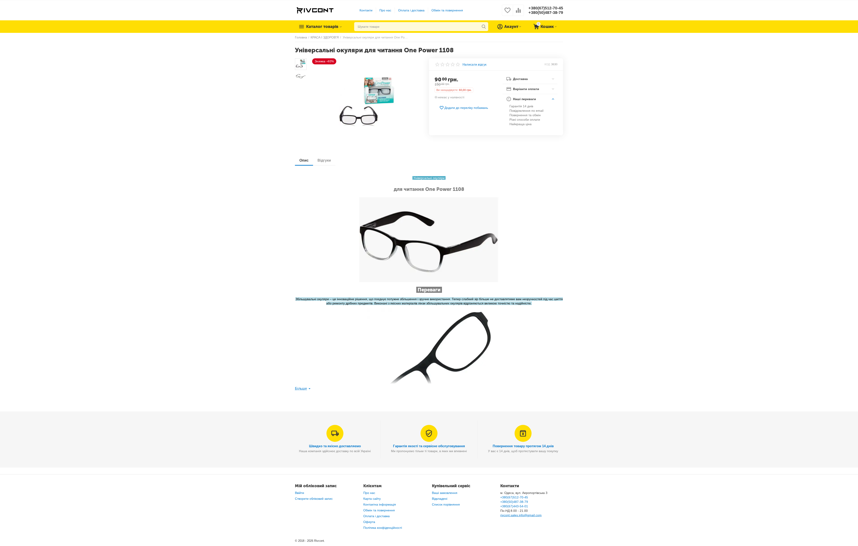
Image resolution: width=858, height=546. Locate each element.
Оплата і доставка (411, 10)
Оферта (369, 522)
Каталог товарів (322, 26)
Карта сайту (372, 498)
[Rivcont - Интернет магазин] (315, 10)
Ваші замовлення (444, 493)
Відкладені (439, 498)
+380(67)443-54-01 (514, 506)
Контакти (366, 10)
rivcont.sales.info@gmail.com (521, 515)
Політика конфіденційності (382, 527)
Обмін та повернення (447, 10)
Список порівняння (446, 504)
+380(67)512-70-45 (545, 8)
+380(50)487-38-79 (545, 12)
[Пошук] (483, 26)
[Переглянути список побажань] (507, 13)
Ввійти (299, 493)
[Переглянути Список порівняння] (518, 13)
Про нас (385, 10)
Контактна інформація (379, 504)
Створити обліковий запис (314, 498)
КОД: (548, 64)
